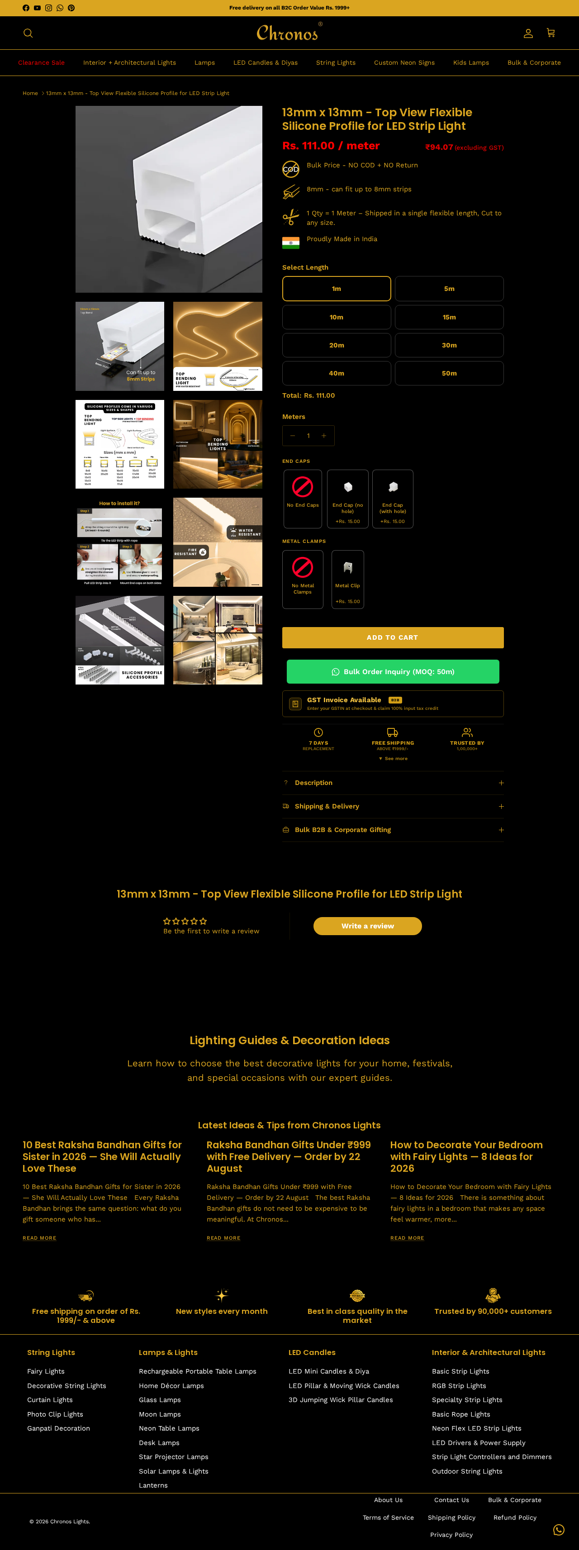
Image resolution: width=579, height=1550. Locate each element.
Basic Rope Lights (461, 1414)
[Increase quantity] (326, 436)
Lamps (205, 62)
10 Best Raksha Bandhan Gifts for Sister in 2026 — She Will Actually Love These (102, 1156)
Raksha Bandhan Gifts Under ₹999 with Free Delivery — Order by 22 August (289, 1156)
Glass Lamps (160, 1400)
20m (336, 345)
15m (449, 317)
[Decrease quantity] (291, 436)
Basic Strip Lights (460, 1371)
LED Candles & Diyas (265, 62)
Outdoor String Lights (467, 1471)
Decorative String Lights (66, 1386)
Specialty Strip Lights (467, 1400)
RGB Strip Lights (459, 1386)
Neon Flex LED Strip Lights (477, 1428)
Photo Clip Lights (55, 1414)
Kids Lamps (471, 62)
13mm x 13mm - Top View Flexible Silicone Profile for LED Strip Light (137, 93)
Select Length (305, 267)
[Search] (28, 33)
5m (449, 289)
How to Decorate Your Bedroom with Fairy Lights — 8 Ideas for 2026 (466, 1156)
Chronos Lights (69, 1521)
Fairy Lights (46, 1371)
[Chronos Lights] (289, 33)
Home (30, 93)
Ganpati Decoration (58, 1428)
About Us (388, 1499)
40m (336, 373)
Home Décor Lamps (171, 1386)
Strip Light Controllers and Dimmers (492, 1457)
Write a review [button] (368, 926)
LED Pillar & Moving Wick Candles (344, 1386)
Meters (293, 417)
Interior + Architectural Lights (129, 62)
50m (449, 373)
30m (449, 345)
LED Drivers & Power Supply (479, 1443)
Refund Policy (515, 1517)
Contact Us (451, 1499)
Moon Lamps (160, 1414)
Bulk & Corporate (534, 62)
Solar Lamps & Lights (174, 1471)
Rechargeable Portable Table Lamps (197, 1371)
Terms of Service (388, 1517)
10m (336, 317)
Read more (40, 1238)
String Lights (336, 62)
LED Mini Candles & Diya (329, 1371)
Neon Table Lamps (169, 1428)
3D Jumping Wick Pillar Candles (341, 1400)
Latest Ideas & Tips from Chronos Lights (289, 1125)
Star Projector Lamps (174, 1457)
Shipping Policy (451, 1517)
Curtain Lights (50, 1400)
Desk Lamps (159, 1443)
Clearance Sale (41, 62)
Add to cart (392, 637)
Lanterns (153, 1485)
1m (336, 289)
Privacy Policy (451, 1534)
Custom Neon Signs (404, 62)
